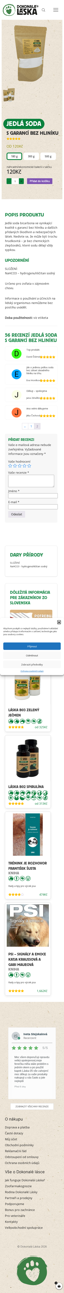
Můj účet (11, 1139)
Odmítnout (32, 655)
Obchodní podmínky (19, 1145)
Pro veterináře (15, 1216)
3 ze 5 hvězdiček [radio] (20, 466)
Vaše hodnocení (19, 461)
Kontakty (11, 1222)
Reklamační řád (15, 1151)
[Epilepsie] (28, 721)
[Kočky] (16, 721)
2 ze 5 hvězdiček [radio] (15, 466)
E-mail (13, 502)
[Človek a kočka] (45, 792)
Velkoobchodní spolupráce (24, 1228)
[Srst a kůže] (22, 797)
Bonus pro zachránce (20, 1210)
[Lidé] (16, 878)
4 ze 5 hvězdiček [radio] (24, 466)
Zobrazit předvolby (32, 664)
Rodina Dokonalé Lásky (21, 1192)
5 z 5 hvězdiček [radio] (29, 466)
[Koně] (28, 792)
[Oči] (10, 797)
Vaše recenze (18, 472)
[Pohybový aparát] (33, 797)
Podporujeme (14, 1204)
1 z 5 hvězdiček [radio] (10, 466)
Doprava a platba (17, 1127)
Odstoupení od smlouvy (22, 1157)
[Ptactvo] (33, 792)
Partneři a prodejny (18, 1198)
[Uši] (16, 797)
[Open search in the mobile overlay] (42, 9)
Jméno (14, 491)
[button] (59, 622)
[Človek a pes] (39, 792)
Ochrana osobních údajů (32, 671)
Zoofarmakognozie (18, 1186)
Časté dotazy (14, 1133)
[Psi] (10, 721)
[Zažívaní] (39, 721)
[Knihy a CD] (28, 878)
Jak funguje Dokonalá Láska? (25, 1180)
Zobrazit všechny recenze (32, 1106)
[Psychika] (33, 721)
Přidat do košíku (40, 181)
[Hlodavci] (22, 721)
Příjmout (32, 646)
